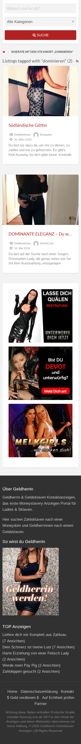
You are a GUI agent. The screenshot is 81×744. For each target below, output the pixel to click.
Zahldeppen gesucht (19, 671)
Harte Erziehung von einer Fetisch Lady (35, 653)
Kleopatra (46, 134)
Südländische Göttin (28, 125)
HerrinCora (47, 243)
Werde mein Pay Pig (19, 665)
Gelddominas (22, 134)
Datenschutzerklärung (39, 691)
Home (12, 691)
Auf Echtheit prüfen (58, 697)
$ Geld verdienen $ (23, 697)
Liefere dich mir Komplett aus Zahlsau (34, 635)
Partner (40, 704)
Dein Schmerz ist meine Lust (26, 647)
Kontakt (67, 691)
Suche (42, 35)
